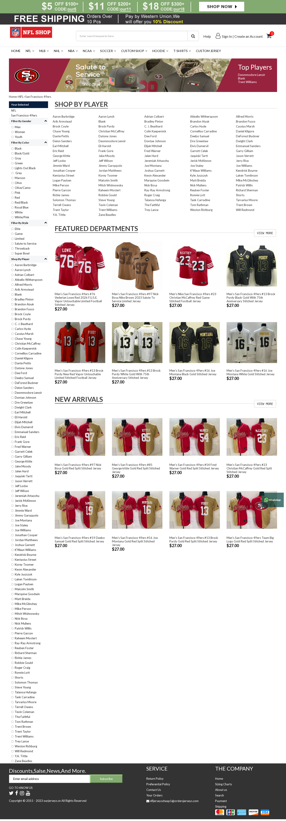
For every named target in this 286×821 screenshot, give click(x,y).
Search (219, 795)
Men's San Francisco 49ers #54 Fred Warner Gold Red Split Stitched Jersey (194, 466)
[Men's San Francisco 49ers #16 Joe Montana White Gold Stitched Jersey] (252, 342)
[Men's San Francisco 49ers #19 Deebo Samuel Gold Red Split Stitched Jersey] (80, 509)
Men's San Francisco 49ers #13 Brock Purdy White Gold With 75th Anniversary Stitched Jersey (136, 374)
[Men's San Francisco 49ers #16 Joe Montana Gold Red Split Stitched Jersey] (137, 509)
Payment (221, 801)
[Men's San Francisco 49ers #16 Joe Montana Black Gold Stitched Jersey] (194, 342)
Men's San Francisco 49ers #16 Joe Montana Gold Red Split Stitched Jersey (135, 541)
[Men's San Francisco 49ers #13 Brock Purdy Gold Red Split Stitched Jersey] (194, 509)
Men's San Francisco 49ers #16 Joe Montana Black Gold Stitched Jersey (193, 372)
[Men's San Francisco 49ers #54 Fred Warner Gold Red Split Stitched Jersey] (194, 436)
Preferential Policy (158, 784)
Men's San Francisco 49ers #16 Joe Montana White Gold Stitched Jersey (251, 372)
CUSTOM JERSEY (208, 51)
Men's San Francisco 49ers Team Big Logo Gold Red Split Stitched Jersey (250, 539)
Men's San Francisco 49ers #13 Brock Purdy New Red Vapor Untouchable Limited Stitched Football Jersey (79, 374)
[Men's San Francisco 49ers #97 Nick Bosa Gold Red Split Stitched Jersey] (80, 436)
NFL (28, 51)
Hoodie (158, 51)
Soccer (106, 51)
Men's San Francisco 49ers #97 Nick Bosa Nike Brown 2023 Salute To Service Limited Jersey (135, 297)
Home (16, 51)
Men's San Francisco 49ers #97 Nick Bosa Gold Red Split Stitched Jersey (78, 466)
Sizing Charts (223, 784)
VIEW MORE (265, 233)
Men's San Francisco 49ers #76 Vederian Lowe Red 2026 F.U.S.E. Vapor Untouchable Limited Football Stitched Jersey (78, 299)
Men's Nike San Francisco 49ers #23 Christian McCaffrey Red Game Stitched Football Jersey (192, 297)
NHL (57, 51)
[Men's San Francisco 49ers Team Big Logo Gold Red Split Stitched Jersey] (252, 509)
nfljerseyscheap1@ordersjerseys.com (174, 801)
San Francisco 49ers (38, 96)
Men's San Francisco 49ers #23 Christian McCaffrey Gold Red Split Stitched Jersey (249, 468)
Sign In (227, 36)
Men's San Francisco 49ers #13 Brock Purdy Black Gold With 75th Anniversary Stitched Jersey (251, 297)
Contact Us (153, 790)
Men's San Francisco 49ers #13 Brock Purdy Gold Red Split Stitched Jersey (193, 539)
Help (207, 36)
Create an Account (248, 36)
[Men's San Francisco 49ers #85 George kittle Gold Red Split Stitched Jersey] (137, 436)
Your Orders (154, 795)
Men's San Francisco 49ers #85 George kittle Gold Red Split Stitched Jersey (136, 468)
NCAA (87, 51)
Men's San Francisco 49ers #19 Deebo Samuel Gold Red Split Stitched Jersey (80, 539)
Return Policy (155, 778)
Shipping (220, 806)
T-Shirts (180, 51)
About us (221, 790)
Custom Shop (132, 51)
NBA (71, 51)
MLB (42, 51)
